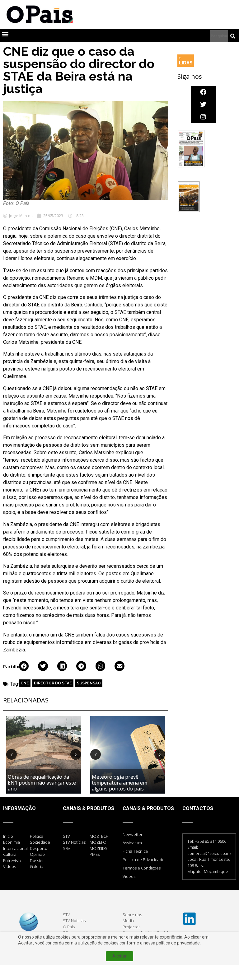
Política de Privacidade (144, 859)
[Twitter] (203, 104)
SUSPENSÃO (89, 683)
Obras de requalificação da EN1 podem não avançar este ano (42, 782)
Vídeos (129, 876)
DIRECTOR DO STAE (53, 683)
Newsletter (133, 834)
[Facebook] (203, 92)
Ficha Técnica (135, 851)
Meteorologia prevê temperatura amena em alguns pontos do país (119, 782)
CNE (25, 683)
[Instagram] (203, 117)
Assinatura (132, 843)
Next (75, 754)
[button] (5, 34)
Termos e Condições (142, 868)
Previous (11, 754)
